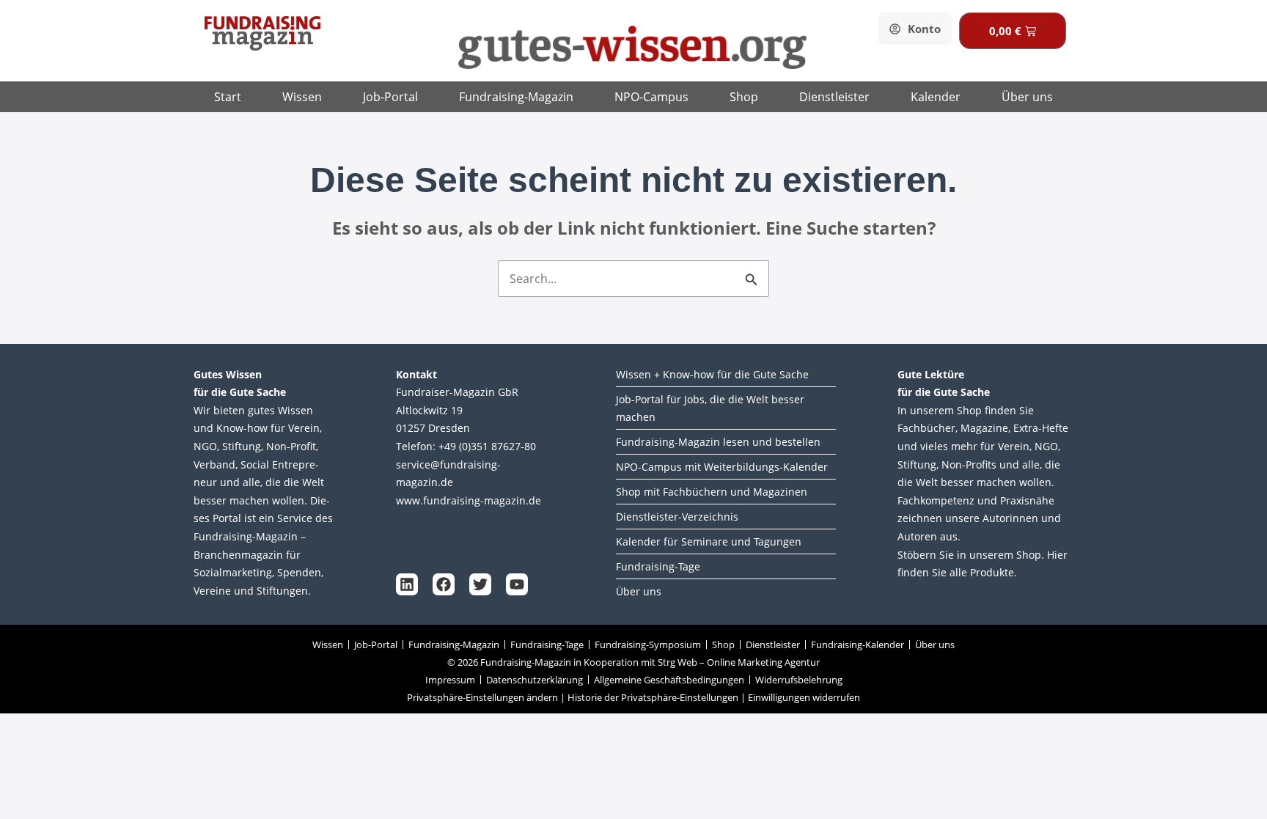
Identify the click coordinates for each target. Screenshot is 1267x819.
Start (227, 97)
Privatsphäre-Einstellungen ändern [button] (482, 697)
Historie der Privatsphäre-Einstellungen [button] (653, 697)
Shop (744, 97)
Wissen (302, 97)
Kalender (936, 97)
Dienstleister (834, 97)
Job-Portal (390, 97)
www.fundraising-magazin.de (468, 500)
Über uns (1027, 97)
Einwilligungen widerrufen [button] (804, 697)
